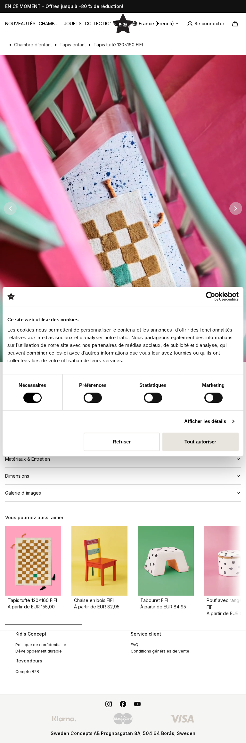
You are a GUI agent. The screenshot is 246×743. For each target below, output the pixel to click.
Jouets (73, 23)
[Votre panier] (235, 23)
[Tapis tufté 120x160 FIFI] (33, 561)
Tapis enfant (73, 44)
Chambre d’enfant (50, 24)
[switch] (93, 398)
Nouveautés (20, 23)
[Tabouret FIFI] (166, 561)
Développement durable (38, 651)
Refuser (122, 441)
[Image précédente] (10, 208)
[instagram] (108, 704)
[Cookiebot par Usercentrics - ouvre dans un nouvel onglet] (211, 296)
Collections (100, 23)
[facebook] (123, 704)
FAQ (134, 644)
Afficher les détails (205, 421)
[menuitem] (20, 23)
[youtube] (137, 704)
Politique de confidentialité (40, 644)
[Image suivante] (235, 208)
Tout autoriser (200, 441)
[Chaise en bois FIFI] (99, 561)
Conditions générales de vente (160, 651)
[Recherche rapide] (119, 23)
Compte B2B (27, 671)
